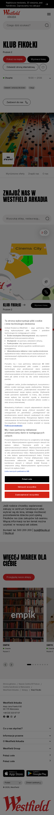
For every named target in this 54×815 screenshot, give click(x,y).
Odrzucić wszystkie (27, 487)
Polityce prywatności (13, 425)
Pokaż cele (27, 479)
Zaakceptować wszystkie (27, 495)
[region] (27, 407)
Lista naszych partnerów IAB (17, 471)
